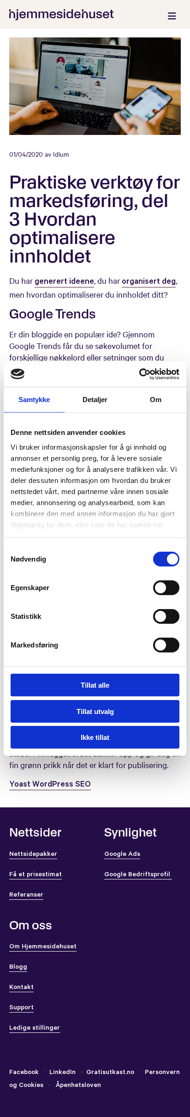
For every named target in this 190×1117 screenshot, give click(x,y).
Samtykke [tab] (34, 399)
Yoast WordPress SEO (50, 785)
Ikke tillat (95, 737)
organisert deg (149, 282)
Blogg (18, 967)
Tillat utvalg (95, 711)
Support (21, 1008)
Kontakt (21, 988)
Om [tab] (155, 399)
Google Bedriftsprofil (138, 875)
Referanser (26, 895)
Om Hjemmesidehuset (43, 947)
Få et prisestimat (35, 875)
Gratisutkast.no (110, 1073)
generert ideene (64, 282)
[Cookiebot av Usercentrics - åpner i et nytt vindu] (139, 374)
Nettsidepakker (33, 855)
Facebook (24, 1073)
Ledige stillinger (34, 1028)
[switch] (166, 587)
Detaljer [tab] (95, 399)
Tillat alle (95, 685)
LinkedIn (63, 1073)
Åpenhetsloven (77, 1086)
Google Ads (122, 855)
